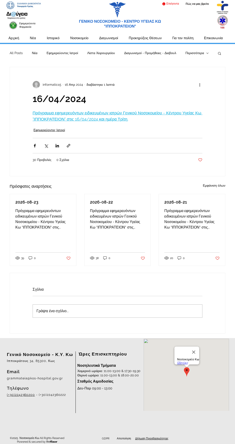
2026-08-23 (26, 202)
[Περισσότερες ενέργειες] (199, 84)
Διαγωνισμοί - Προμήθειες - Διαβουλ (150, 53)
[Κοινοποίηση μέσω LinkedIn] (57, 145)
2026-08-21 (175, 202)
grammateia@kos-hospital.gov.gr (35, 378)
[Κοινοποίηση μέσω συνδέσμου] (68, 145)
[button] (170, 3)
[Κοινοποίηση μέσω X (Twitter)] (46, 145)
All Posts (16, 53)
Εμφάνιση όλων (214, 185)
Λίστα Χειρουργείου (101, 53)
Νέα (34, 53)
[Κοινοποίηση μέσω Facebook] (35, 145)
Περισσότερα (194, 53)
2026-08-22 (101, 202)
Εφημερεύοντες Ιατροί (62, 53)
